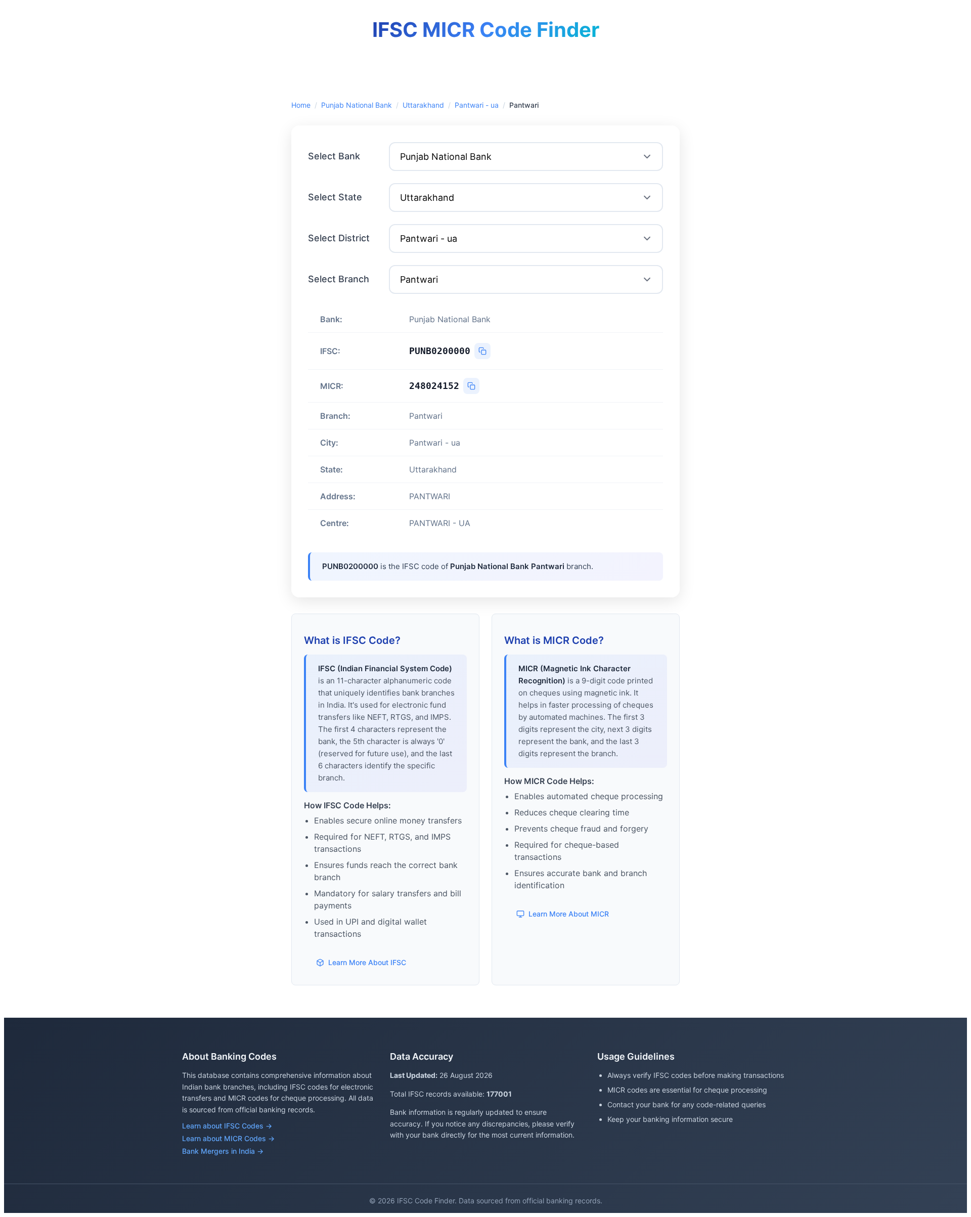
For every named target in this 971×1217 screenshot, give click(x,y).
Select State (335, 197)
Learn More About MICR (568, 913)
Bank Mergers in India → (222, 1151)
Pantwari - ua (477, 105)
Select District (339, 238)
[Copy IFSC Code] (482, 351)
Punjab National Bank (356, 105)
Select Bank (334, 156)
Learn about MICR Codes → (228, 1138)
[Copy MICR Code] (471, 386)
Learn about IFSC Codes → (227, 1125)
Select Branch (338, 279)
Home (301, 105)
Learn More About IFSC (367, 962)
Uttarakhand (423, 105)
